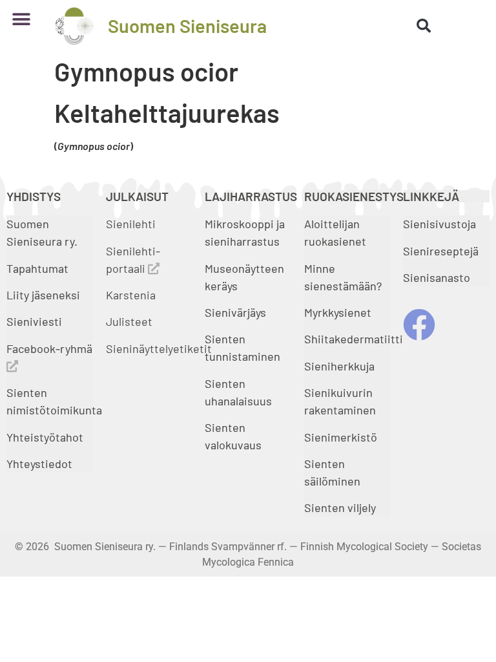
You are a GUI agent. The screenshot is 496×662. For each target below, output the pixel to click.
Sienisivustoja (439, 224)
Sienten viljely (340, 507)
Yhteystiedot (39, 463)
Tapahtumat (37, 268)
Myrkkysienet (337, 312)
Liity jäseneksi (43, 295)
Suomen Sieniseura (187, 25)
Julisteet (129, 321)
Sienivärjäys (235, 312)
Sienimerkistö (340, 437)
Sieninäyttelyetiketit (159, 348)
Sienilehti (131, 224)
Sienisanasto (436, 277)
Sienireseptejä (441, 251)
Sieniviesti (35, 321)
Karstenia (131, 295)
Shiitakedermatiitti (353, 339)
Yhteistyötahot (44, 437)
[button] (21, 19)
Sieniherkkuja (339, 366)
